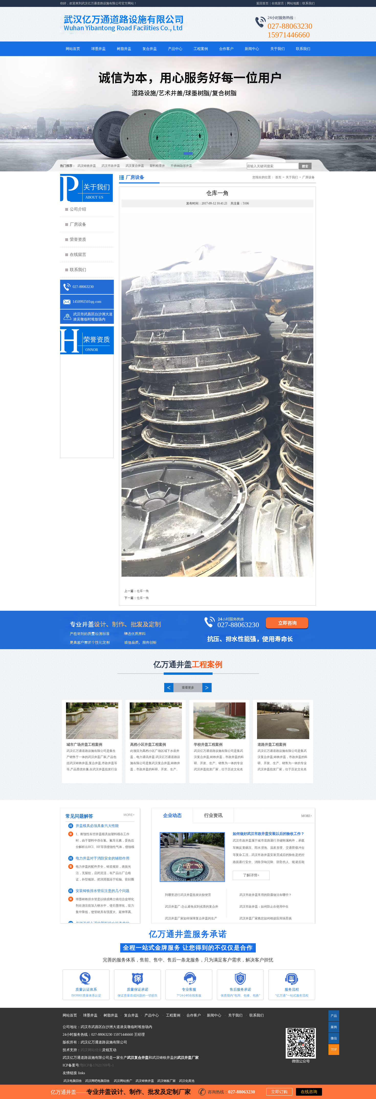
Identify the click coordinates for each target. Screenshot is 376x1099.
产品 (334, 1016)
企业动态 (172, 815)
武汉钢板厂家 (166, 1081)
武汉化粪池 (186, 1081)
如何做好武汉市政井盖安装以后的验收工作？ (268, 834)
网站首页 (73, 49)
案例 (334, 1027)
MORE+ (129, 815)
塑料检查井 (157, 166)
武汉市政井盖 (111, 166)
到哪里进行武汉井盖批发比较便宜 (188, 895)
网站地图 (293, 3)
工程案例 (201, 49)
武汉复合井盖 (135, 166)
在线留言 (278, 3)
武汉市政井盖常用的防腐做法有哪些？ (265, 895)
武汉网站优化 (91, 1050)
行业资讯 (213, 815)
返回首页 (262, 3)
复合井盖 (149, 49)
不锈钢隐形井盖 (181, 166)
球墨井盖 (98, 49)
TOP (334, 1049)
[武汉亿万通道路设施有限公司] (188, 113)
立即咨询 (287, 623)
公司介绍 (78, 209)
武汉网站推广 (123, 1081)
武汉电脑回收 (72, 1081)
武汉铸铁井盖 (87, 166)
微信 (332, 1040)
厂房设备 (78, 224)
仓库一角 (143, 591)
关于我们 (277, 49)
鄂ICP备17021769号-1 (97, 1065)
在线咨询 (309, 1092)
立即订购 (279, 1092)
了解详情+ (251, 875)
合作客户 (226, 49)
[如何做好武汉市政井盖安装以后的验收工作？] (192, 866)
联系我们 (308, 3)
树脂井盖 (124, 49)
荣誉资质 (78, 239)
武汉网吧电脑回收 (97, 1081)
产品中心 (175, 49)
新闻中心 (252, 49)
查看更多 (188, 687)
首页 (278, 177)
